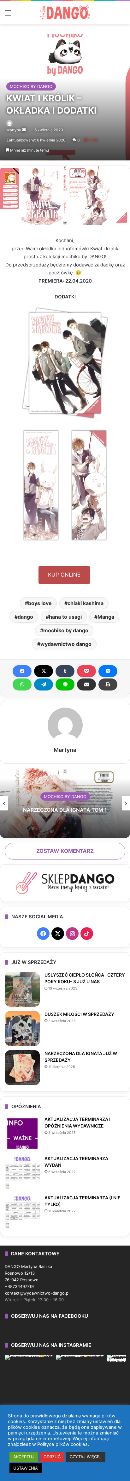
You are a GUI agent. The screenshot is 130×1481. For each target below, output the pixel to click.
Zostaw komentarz (65, 851)
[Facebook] (22, 671)
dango (25, 617)
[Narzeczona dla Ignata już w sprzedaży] (22, 1067)
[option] (65, 803)
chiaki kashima (85, 603)
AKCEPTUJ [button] (23, 1456)
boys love (40, 603)
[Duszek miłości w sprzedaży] (22, 1028)
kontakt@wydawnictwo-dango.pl (37, 1293)
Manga (106, 617)
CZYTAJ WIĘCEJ (86, 1456)
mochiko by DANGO (31, 86)
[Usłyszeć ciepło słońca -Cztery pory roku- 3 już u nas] (22, 989)
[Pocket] (86, 671)
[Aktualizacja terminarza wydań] (22, 1172)
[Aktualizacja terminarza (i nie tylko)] (22, 1212)
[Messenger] (107, 671)
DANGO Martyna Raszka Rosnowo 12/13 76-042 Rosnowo (28, 1273)
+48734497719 (19, 1286)
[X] (43, 671)
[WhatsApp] (22, 684)
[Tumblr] (65, 671)
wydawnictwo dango (66, 644)
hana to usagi (65, 617)
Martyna (13, 130)
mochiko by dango (65, 630)
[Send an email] (24, 130)
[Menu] (8, 15)
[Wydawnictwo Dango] (65, 12)
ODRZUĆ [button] (52, 1456)
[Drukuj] (107, 684)
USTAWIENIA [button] (25, 1468)
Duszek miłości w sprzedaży (79, 1014)
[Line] (65, 684)
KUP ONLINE (64, 575)
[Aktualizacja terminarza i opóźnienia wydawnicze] (22, 1133)
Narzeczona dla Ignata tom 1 (65, 810)
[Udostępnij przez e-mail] (86, 684)
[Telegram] (43, 684)
